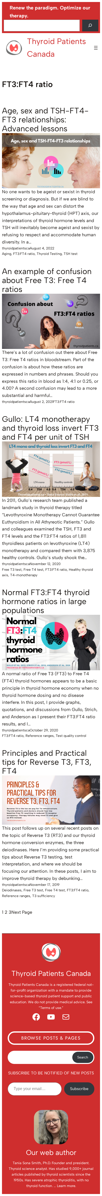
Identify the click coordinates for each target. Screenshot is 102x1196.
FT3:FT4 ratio (24, 254)
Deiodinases (12, 890)
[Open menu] (96, 48)
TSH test (70, 254)
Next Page (21, 912)
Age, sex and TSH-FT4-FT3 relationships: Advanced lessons (45, 119)
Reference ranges (40, 736)
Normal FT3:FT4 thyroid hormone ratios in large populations (46, 601)
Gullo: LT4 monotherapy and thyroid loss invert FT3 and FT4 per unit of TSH (50, 428)
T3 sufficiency (43, 896)
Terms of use (50, 1007)
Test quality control (71, 736)
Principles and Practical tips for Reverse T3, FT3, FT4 (46, 762)
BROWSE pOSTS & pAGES (51, 1038)
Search (82, 1057)
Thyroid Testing (49, 254)
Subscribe (79, 1088)
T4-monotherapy (23, 575)
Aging (6, 254)
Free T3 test (12, 570)
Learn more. (66, 1186)
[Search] (90, 25)
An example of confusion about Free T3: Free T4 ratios (47, 280)
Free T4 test (33, 570)
